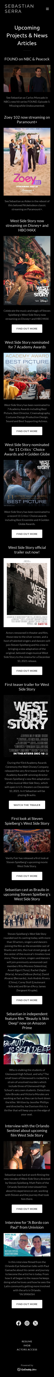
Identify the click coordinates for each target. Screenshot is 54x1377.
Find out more (27, 328)
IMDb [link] (27, 1345)
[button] (47, 9)
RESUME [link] (27, 1341)
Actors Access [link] (27, 1349)
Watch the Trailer (27, 804)
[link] (20, 11)
